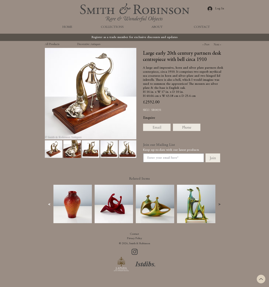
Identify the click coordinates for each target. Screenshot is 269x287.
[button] (90, 94)
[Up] (261, 279)
